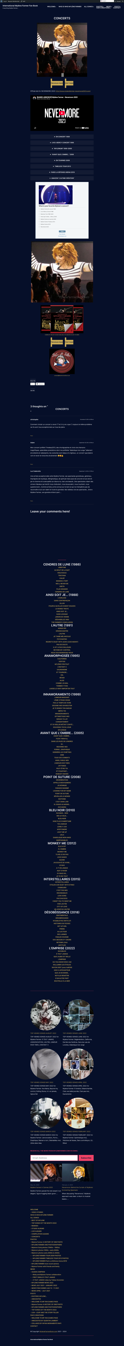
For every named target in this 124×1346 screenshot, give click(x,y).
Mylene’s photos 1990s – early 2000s (45, 1250)
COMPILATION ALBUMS (40, 1234)
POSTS (117, 6)
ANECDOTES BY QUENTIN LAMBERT (45, 1321)
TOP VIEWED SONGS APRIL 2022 (75, 1082)
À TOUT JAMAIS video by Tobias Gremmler (48, 1280)
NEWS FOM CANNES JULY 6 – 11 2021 (45, 1288)
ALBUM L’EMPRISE (38, 1272)
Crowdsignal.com (62, 236)
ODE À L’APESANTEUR (62, 970)
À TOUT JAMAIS (62, 954)
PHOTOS (99, 6)
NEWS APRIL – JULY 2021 (41, 1291)
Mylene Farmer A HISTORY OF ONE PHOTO (47, 1242)
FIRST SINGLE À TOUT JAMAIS (44, 1277)
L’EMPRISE (62, 959)
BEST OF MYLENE (38, 1220)
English (104, 1)
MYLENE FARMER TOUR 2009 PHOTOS (47, 1255)
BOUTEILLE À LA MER (62, 981)
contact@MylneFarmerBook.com (62, 375)
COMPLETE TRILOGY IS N (51, 334)
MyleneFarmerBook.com (48, 1331)
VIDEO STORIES (37, 1212)
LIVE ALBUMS (37, 1231)
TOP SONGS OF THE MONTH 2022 (44, 1223)
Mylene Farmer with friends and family (45, 1266)
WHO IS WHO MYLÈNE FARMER (70, 6)
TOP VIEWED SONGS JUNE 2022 (74, 1033)
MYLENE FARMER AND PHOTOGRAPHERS (47, 1245)
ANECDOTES (36, 1299)
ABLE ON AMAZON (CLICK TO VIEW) (68, 334)
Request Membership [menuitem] (13, 1)
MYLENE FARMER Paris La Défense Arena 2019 (50, 1261)
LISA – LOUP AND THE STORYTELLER (45, 1312)
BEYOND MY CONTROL (62, 650)
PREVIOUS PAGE (57, 83)
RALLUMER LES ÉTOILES (62, 965)
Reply (31, 435)
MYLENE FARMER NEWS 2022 (42, 1283)
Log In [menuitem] (5, 1)
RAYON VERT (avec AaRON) (62, 967)
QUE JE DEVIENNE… (62, 973)
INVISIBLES (62, 951)
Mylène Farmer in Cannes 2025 (41, 1187)
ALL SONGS (88, 6)
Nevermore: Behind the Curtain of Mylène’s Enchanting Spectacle (77, 1189)
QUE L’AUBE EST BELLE (62, 956)
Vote (62, 231)
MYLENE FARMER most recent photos (45, 1264)
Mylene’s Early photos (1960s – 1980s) (46, 1247)
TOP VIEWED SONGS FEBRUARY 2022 (76, 1131)
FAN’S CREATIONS (103, 8)
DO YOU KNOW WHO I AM (62, 962)
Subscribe (86, 1158)
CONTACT (117, 8)
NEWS (108, 6)
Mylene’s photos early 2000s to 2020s (46, 1253)
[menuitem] (1, 1)
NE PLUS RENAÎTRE (62, 975)
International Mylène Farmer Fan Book (20, 5)
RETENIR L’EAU (62, 942)
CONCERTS (36, 1236)
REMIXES (35, 1226)
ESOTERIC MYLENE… (39, 1296)
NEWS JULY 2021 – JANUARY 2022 (44, 1285)
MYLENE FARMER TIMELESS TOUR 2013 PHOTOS (51, 1258)
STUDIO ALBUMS (38, 1228)
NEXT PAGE (69, 83)
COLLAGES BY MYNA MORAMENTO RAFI (46, 1323)
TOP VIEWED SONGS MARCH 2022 (43, 1131)
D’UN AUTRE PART (62, 978)
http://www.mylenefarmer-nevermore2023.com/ (73, 91)
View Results (62, 234)
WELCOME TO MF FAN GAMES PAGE (45, 1302)
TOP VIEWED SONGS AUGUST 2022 (43, 1033)
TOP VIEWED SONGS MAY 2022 (41, 1082)
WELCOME (51, 6)
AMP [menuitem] (24, 1)
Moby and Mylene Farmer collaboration (47, 1274)
